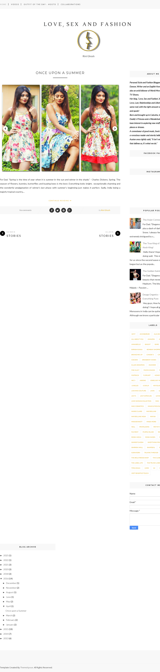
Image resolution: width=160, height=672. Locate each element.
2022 (5, 560)
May (8, 601)
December (11, 583)
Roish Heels (136, 437)
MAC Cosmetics (137, 406)
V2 (154, 468)
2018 (5, 573)
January (10, 624)
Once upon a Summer (60, 73)
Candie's (150, 355)
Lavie (152, 391)
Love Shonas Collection (141, 401)
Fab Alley (135, 370)
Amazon (151, 339)
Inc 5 (133, 380)
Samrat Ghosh (137, 442)
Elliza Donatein (138, 365)
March (9, 615)
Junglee (134, 385)
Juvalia (146, 385)
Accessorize (145, 334)
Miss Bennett (136, 422)
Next (114, 128)
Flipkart (146, 375)
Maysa (153, 416)
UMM (147, 468)
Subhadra (135, 452)
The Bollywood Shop (140, 458)
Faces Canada (149, 370)
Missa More (151, 422)
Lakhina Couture (138, 391)
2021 (5, 564)
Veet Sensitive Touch (140, 473)
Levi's (133, 396)
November (11, 587)
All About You (137, 339)
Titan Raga (135, 468)
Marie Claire (136, 411)
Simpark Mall (137, 447)
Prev (5, 128)
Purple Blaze (148, 432)
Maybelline (151, 411)
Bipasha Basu (136, 349)
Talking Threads (151, 452)
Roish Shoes (150, 437)
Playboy (134, 432)
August (9, 592)
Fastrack (135, 375)
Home (3, 4)
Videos (15, 4)
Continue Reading (59, 201)
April (8, 606)
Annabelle (136, 344)
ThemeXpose (26, 667)
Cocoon (134, 360)
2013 (5, 638)
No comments (26, 210)
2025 (5, 555)
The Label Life (137, 463)
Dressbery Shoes (149, 360)
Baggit (147, 344)
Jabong (143, 380)
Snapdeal (151, 447)
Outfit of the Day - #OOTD (40, 4)
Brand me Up (136, 355)
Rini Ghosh (105, 210)
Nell (133, 427)
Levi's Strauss (146, 396)
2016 (5, 578)
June (8, 597)
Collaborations (70, 4)
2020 (5, 569)
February (10, 620)
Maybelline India (138, 416)
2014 (5, 633)
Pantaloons (144, 427)
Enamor (152, 365)
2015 (5, 629)
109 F (133, 334)
